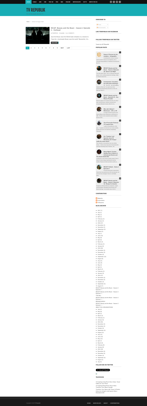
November (101, 227)
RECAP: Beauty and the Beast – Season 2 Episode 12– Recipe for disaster (111, 182)
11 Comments (70, 33)
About (106, 403)
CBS (45, 2)
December (101, 225)
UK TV (85, 2)
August (100, 231)
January (100, 221)
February (100, 218)
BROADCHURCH (100, 301)
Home (28, 2)
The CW (51, 2)
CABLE (35, 2)
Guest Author (101, 200)
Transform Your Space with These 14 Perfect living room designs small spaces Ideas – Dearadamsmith (108, 391)
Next (62, 48)
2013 (99, 322)
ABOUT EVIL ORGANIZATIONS (104, 307)
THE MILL (98, 295)
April (99, 216)
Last (68, 48)
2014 (99, 275)
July (99, 212)
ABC (40, 2)
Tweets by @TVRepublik (102, 44)
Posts (99, 24)
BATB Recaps (97, 403)
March (99, 242)
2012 (99, 349)
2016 (99, 223)
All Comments (102, 27)
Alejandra (100, 198)
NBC (62, 2)
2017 (99, 210)
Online (68, 2)
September (101, 229)
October (100, 254)
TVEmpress (100, 202)
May (99, 214)
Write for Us (93, 2)
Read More (54, 42)
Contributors (114, 403)
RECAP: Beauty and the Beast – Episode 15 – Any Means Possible (111, 97)
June (99, 235)
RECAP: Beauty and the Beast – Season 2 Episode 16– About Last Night (111, 69)
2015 (99, 248)
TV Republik (35, 10)
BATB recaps (77, 2)
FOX (57, 2)
